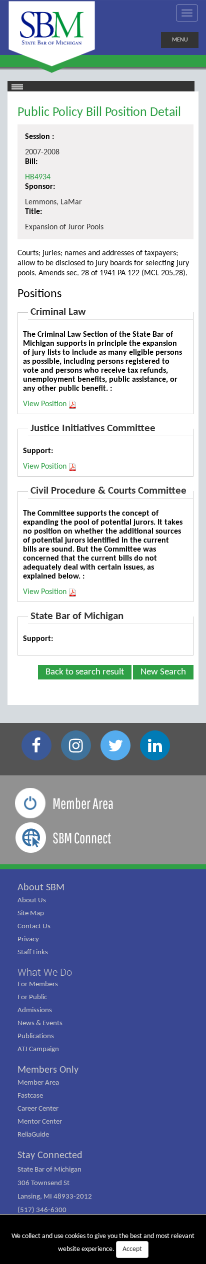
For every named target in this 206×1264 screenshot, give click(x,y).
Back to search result (85, 672)
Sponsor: (40, 187)
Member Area (38, 1083)
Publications (36, 1036)
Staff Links (33, 952)
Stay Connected (50, 1156)
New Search (163, 672)
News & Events (40, 1023)
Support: (38, 451)
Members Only (48, 1070)
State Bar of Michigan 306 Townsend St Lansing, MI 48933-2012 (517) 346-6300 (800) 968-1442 (55, 1197)
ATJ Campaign (38, 1049)
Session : (39, 137)
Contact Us (34, 926)
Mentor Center (40, 1122)
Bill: (31, 162)
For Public (32, 997)
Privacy (28, 939)
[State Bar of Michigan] (52, 33)
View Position (44, 404)
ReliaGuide (33, 1135)
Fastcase (30, 1096)
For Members (38, 984)
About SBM (41, 888)
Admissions (35, 1010)
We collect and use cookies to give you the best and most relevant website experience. (103, 1243)
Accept (132, 1249)
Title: (33, 212)
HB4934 (37, 177)
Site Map (31, 913)
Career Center (38, 1109)
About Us (32, 900)
